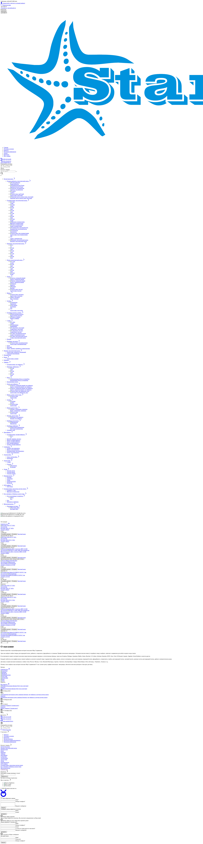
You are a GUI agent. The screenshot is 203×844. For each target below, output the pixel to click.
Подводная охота (5, 746)
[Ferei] (101, 679)
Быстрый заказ (22, 534)
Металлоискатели (5, 768)
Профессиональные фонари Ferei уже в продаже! (14, 688)
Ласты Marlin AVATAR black (8, 564)
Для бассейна (4, 758)
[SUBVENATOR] (101, 675)
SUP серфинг (4, 764)
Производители (5, 762)
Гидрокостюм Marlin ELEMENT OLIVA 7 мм (13, 576)
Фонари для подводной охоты (9, 748)
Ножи (2, 751)
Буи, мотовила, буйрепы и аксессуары (11, 766)
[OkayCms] (3, 796)
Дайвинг (3, 754)
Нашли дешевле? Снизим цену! (9, 708)
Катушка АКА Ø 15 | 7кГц (8, 540)
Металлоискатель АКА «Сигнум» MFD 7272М (13, 552)
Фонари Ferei (4, 749)
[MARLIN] (101, 673)
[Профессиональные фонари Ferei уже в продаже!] (14, 686)
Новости (3, 687)
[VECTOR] (101, 676)
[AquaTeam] (101, 671)
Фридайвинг (4, 755)
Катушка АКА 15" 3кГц (7, 529)
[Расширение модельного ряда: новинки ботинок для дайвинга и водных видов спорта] (25, 694)
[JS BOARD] (101, 678)
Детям (2, 761)
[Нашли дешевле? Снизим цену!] (10, 705)
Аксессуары (4, 759)
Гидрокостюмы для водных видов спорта (12, 765)
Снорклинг (4, 756)
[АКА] (101, 681)
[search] (16, 171)
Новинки (3, 752)
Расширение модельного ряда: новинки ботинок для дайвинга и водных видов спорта (24, 697)
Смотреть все (4, 769)
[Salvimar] (101, 672)
